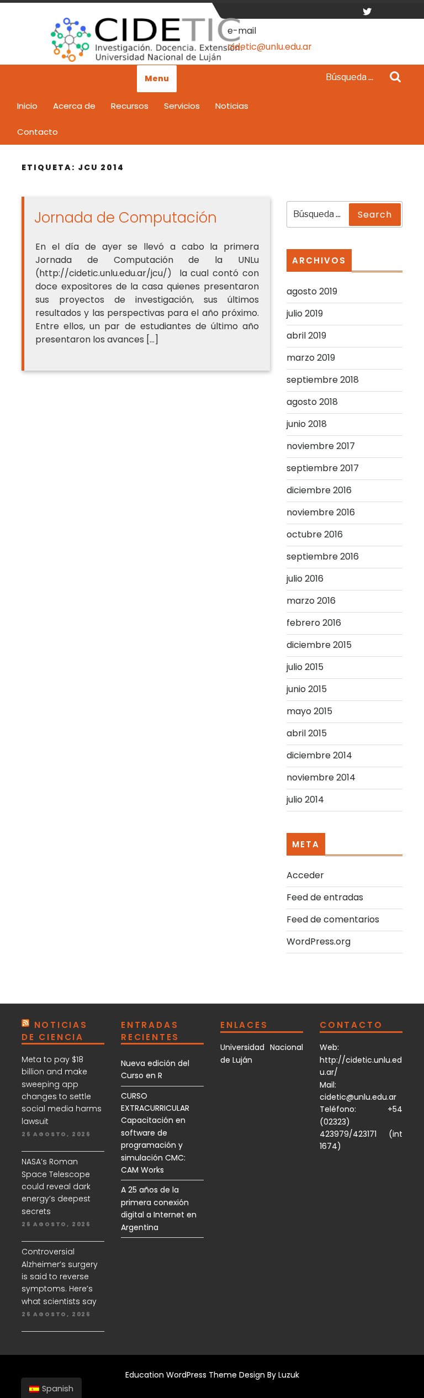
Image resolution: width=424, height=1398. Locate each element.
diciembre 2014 (319, 755)
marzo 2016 (311, 600)
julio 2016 (305, 578)
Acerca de (74, 106)
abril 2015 (307, 733)
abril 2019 (306, 335)
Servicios (182, 106)
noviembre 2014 (321, 777)
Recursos (130, 106)
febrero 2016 (314, 622)
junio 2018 (307, 424)
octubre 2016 (315, 534)
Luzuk (288, 1374)
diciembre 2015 (319, 645)
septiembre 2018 (323, 379)
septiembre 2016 (323, 556)
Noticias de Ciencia (55, 1031)
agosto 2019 (312, 291)
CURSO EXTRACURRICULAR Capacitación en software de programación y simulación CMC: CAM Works (155, 1132)
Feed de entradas (325, 897)
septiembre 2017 (323, 468)
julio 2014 (305, 799)
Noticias (231, 106)
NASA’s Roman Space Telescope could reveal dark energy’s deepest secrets (56, 1186)
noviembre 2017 (321, 446)
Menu (157, 78)
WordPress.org (319, 941)
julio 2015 (305, 667)
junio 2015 (307, 689)
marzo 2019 (311, 357)
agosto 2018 (312, 401)
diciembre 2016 (319, 490)
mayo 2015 (309, 711)
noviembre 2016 (321, 512)
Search (395, 78)
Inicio (27, 106)
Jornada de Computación (125, 218)
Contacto (37, 132)
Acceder (305, 875)
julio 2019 (305, 313)
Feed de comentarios (333, 919)
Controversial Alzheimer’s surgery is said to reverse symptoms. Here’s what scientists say (60, 1276)
